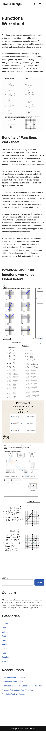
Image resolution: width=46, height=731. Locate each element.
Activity (5, 623)
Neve (13, 728)
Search (5, 578)
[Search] (35, 4)
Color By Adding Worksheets (13, 677)
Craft (4, 636)
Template (5, 657)
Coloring (5, 632)
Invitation (5, 644)
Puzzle (4, 653)
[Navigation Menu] (40, 4)
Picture (4, 649)
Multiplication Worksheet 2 (12, 682)
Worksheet (6, 661)
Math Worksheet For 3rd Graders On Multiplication (22, 686)
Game (4, 640)
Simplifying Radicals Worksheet (14, 694)
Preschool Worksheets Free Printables (17, 690)
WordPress (30, 728)
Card (4, 628)
